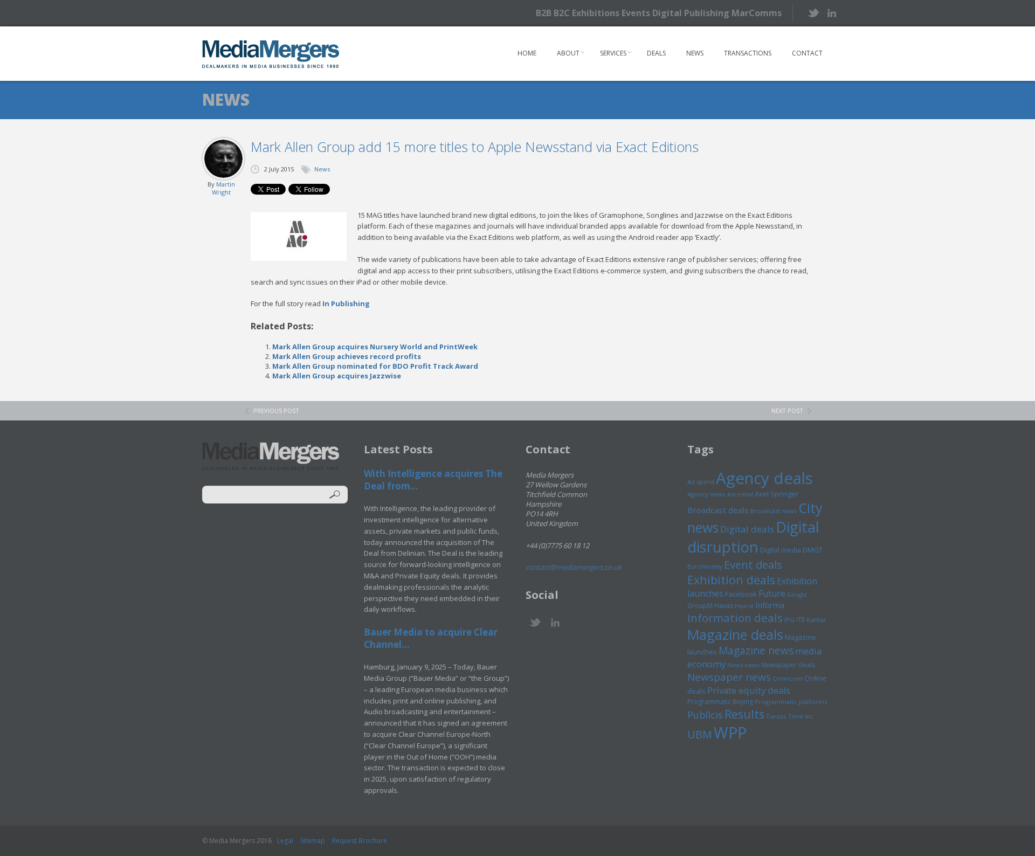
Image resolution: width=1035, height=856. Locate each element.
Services (613, 53)
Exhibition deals (731, 580)
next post (787, 410)
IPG (789, 620)
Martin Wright (223, 188)
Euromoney (704, 566)
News (694, 53)
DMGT (813, 550)
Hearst (744, 606)
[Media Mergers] (271, 54)
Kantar (816, 620)
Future (771, 593)
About (568, 53)
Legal (285, 840)
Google (797, 594)
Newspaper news (729, 677)
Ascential (740, 494)
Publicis (705, 714)
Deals (656, 53)
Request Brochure (359, 840)
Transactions (747, 53)
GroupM (700, 605)
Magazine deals (735, 634)
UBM (699, 734)
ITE (800, 619)
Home (527, 53)
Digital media (780, 550)
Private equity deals (748, 690)
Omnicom (787, 678)
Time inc (800, 716)
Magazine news (756, 651)
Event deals (753, 564)
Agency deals (764, 478)
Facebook (741, 594)
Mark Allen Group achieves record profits (346, 356)
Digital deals (747, 529)
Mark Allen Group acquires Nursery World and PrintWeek (375, 346)
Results (744, 714)
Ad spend (700, 482)
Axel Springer (776, 494)
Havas (723, 605)
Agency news (706, 494)
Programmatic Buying (720, 701)
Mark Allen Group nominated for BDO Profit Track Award (375, 366)
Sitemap (312, 840)
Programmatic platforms (791, 702)
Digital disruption (753, 537)
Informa (769, 604)
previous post (276, 410)
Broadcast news (773, 511)
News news (743, 665)
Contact (807, 53)
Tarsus (776, 716)
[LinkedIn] (831, 12)
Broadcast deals (718, 510)
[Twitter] (812, 12)
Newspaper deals (788, 664)
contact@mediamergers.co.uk (574, 567)
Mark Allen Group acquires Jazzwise (336, 376)
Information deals (735, 617)
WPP (730, 732)
